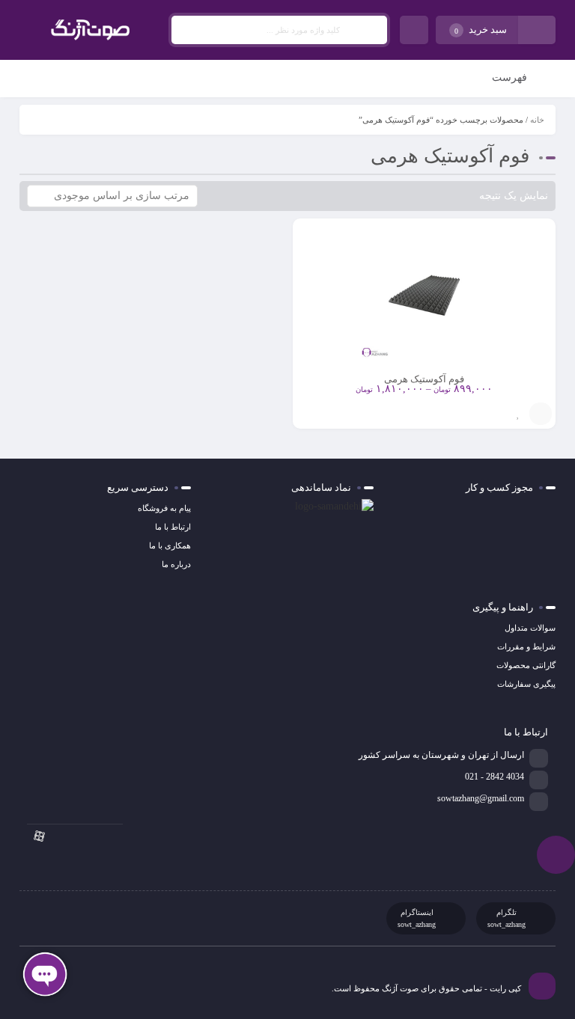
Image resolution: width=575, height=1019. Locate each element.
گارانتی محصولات (526, 665)
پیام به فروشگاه (164, 508)
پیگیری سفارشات (526, 683)
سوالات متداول (530, 627)
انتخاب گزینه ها (540, 414)
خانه (537, 119)
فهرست (511, 77)
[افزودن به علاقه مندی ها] (518, 414)
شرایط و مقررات (526, 646)
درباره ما (176, 564)
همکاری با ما (170, 545)
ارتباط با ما (173, 526)
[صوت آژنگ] (90, 30)
